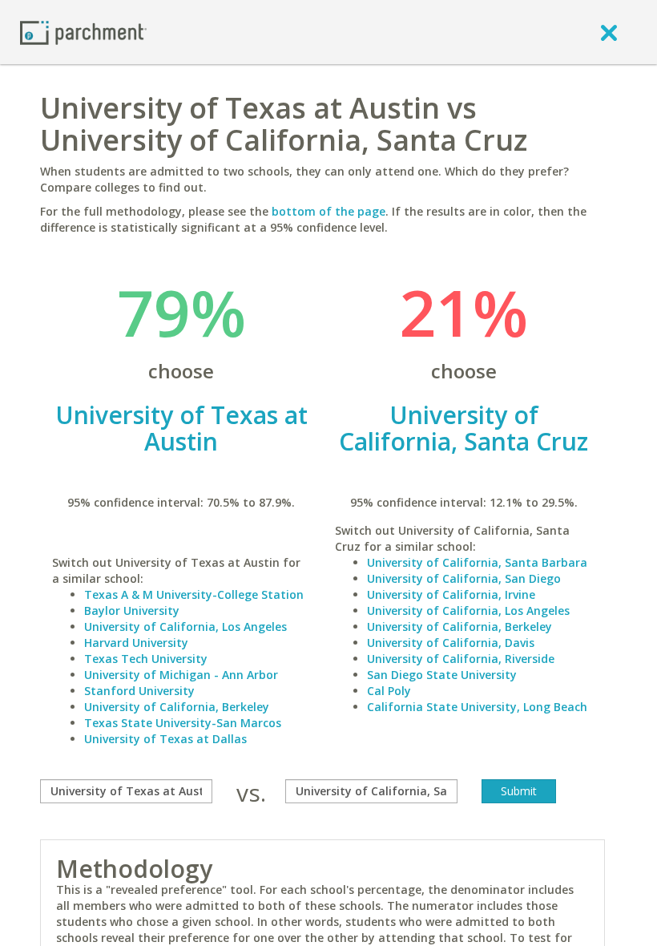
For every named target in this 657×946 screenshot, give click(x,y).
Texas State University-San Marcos (182, 722)
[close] (609, 32)
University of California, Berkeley (176, 706)
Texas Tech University (146, 658)
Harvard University (136, 642)
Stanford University (139, 690)
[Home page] (83, 31)
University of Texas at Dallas (165, 738)
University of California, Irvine (451, 594)
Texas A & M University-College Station (194, 594)
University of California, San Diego (464, 578)
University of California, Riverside (460, 658)
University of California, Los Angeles (185, 626)
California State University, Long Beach (477, 706)
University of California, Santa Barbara (477, 562)
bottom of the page (328, 211)
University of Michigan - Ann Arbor (181, 674)
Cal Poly (389, 690)
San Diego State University (442, 674)
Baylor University (131, 610)
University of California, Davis (450, 642)
